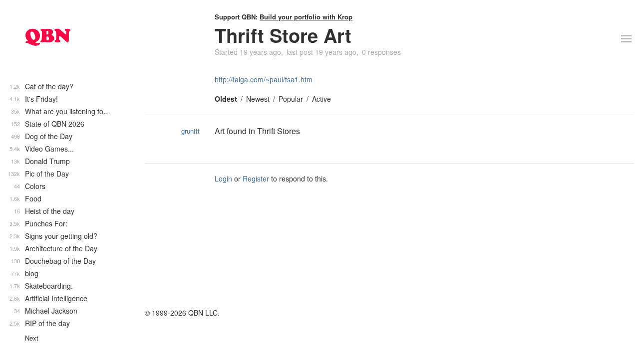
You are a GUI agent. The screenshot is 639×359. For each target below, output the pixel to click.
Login (223, 178)
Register (256, 178)
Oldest (226, 99)
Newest (258, 99)
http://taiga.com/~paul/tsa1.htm (264, 79)
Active (321, 99)
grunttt (190, 131)
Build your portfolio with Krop (306, 16)
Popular (291, 99)
